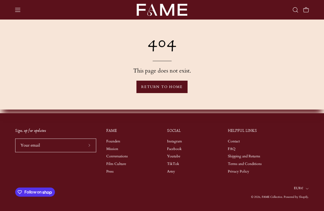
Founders (113, 141)
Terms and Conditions (245, 163)
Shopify (303, 197)
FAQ (231, 148)
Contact (234, 141)
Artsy (171, 171)
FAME (111, 130)
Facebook (174, 148)
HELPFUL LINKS (242, 130)
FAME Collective (272, 197)
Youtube (173, 156)
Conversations (117, 156)
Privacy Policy (238, 171)
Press (110, 171)
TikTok (173, 163)
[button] (295, 10)
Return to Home (162, 86)
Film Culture (116, 163)
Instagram (174, 141)
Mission (112, 148)
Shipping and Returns (244, 156)
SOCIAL (174, 130)
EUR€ (298, 188)
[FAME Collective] (162, 10)
